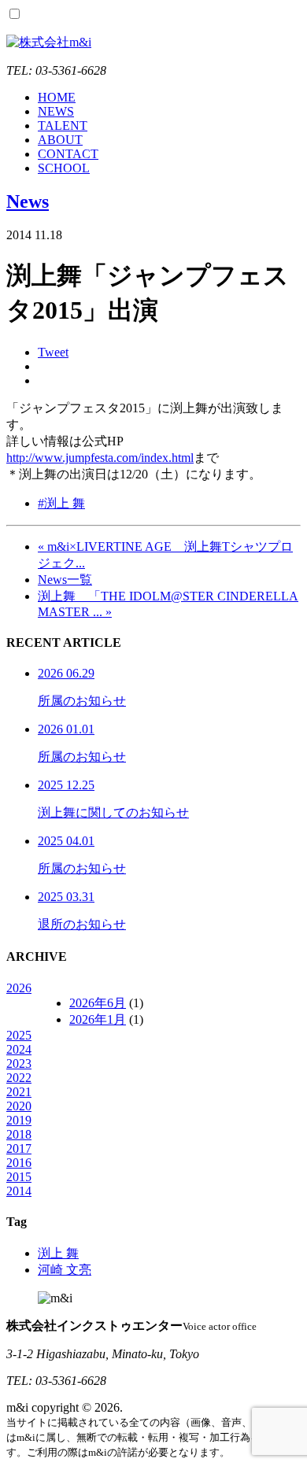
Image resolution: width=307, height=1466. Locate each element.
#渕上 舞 (61, 503)
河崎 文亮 (64, 1269)
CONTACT (68, 154)
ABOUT (60, 139)
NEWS (56, 111)
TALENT (62, 125)
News (27, 201)
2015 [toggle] (18, 1177)
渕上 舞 (58, 1253)
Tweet (53, 352)
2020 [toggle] (18, 1106)
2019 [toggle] (18, 1120)
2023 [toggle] (18, 1063)
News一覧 (65, 579)
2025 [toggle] (18, 1035)
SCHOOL (64, 168)
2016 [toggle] (18, 1162)
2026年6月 (97, 1003)
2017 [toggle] (18, 1148)
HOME (57, 97)
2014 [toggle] (18, 1191)
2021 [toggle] (18, 1092)
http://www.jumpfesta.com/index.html (100, 457)
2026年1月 (97, 1019)
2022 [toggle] (18, 1077)
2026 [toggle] (18, 988)
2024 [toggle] (18, 1049)
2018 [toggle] (18, 1134)
